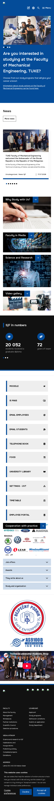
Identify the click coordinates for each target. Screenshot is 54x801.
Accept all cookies (41, 792)
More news (9, 119)
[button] (33, 7)
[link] (10, 8)
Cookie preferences (10, 792)
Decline (25, 792)
